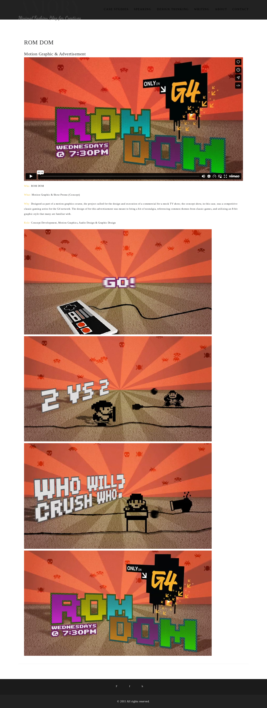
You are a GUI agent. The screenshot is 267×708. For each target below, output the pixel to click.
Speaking (142, 9)
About (221, 9)
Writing (202, 9)
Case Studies (116, 9)
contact (240, 9)
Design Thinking (173, 9)
